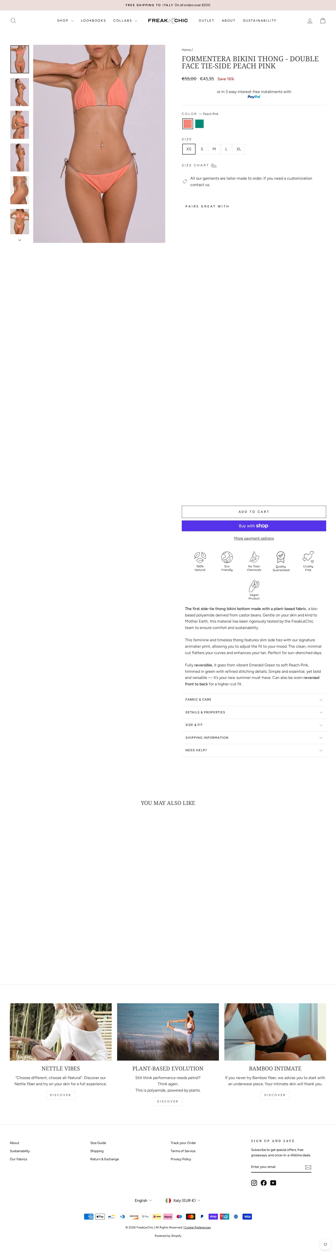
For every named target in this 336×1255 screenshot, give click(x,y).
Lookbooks (93, 20)
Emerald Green (199, 124)
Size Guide (98, 1143)
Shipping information (207, 737)
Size (187, 139)
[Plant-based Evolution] (168, 1032)
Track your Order (183, 1143)
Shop (63, 20)
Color (200, 114)
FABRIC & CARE (198, 699)
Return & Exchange (104, 1159)
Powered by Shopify (168, 1236)
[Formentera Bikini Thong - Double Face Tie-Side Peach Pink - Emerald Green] (191, 490)
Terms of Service (183, 1151)
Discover (61, 1095)
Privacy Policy (181, 1159)
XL (239, 149)
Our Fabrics (18, 1159)
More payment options (254, 538)
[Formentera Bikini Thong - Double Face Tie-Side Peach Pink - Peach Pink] (185, 490)
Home (186, 50)
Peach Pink (188, 124)
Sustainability (260, 20)
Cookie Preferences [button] (197, 1227)
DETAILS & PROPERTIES (205, 712)
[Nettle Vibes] (61, 1032)
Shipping (97, 1151)
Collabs (123, 20)
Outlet (206, 20)
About (229, 20)
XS (188, 149)
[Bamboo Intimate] (275, 1032)
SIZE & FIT (194, 725)
